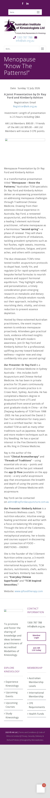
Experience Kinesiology (12, 683)
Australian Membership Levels (36, 682)
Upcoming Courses (12, 704)
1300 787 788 (24, 37)
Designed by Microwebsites (32, 740)
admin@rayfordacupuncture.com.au (28, 501)
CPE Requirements (37, 705)
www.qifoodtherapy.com (29, 591)
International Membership (36, 694)
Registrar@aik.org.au (25, 106)
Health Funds (36, 713)
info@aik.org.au (25, 40)
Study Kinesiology (12, 715)
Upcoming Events (12, 694)
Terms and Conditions (28, 732)
